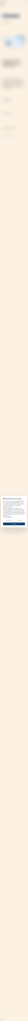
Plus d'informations (7, 516)
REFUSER (20, 520)
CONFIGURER (8, 520)
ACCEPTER (14, 524)
